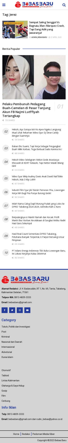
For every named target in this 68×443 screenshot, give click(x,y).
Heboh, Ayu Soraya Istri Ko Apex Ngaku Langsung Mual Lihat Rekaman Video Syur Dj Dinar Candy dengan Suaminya (36, 132)
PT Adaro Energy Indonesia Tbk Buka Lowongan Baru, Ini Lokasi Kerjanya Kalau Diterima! (38, 252)
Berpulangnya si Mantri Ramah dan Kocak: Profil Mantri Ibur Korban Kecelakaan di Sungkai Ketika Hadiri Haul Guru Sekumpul (38, 220)
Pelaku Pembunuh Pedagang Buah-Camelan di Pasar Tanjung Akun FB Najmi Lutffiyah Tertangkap (26, 110)
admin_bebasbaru (39, 37)
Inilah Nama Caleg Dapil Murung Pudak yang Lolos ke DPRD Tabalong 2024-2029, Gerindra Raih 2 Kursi (38, 205)
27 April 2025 (56, 37)
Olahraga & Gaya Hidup (14, 23)
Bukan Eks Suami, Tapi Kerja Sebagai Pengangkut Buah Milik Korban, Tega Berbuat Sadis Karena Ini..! (37, 148)
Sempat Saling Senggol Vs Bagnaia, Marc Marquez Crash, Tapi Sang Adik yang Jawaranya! (46, 28)
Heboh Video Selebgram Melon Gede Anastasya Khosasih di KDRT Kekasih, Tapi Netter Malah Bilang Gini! (37, 162)
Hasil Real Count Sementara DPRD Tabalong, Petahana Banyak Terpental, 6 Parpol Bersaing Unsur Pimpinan (38, 236)
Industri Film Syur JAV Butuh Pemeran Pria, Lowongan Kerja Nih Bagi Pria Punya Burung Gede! (38, 192)
